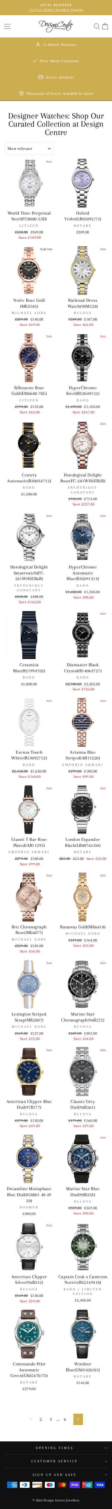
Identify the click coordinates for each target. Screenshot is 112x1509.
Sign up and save (55, 1475)
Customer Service (54, 1461)
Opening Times (54, 1448)
